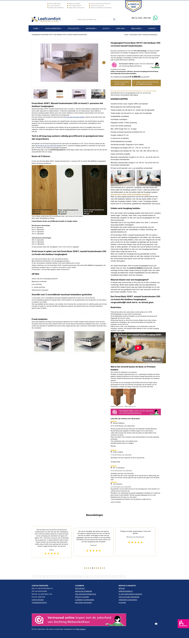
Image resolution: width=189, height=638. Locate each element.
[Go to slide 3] (88, 568)
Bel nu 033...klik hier (141, 18)
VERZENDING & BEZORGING (128, 600)
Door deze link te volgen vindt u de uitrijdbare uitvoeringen (130, 194)
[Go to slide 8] (98, 568)
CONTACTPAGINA (38, 600)
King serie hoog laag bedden (75, 117)
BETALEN (122, 588)
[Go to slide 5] (92, 568)
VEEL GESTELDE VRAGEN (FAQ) (85, 594)
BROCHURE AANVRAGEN (83, 602)
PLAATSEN (122, 602)
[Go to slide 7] (96, 568)
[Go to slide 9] (100, 568)
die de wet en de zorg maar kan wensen (48, 145)
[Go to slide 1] (84, 568)
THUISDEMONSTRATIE (39, 602)
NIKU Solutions (81, 629)
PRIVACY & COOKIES (82, 597)
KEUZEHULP (183, 626)
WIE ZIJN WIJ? (80, 588)
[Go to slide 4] (90, 568)
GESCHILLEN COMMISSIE (83, 591)
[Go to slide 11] (104, 568)
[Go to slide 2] (86, 568)
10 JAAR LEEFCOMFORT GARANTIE (130, 594)
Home (126, 34)
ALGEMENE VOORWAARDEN (84, 600)
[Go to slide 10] (102, 568)
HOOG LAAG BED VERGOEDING (129, 597)
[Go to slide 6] (94, 568)
